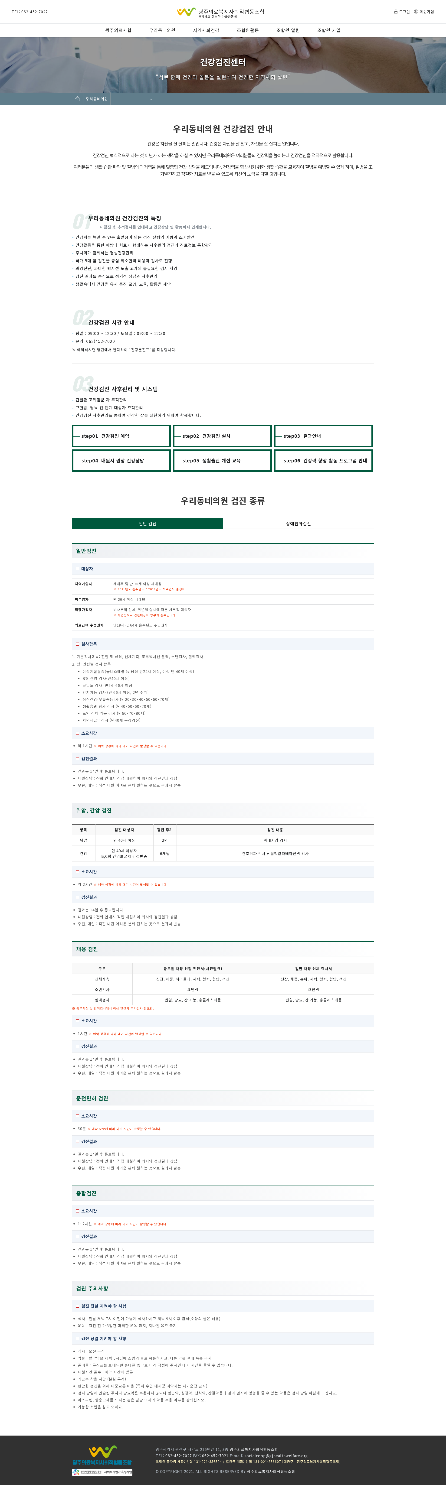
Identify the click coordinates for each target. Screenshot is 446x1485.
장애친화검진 (298, 523)
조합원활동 (248, 30)
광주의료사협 (118, 30)
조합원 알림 (288, 30)
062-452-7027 (178, 1455)
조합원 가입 (329, 30)
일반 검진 (148, 523)
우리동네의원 (162, 30)
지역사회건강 (206, 30)
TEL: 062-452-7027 (30, 11)
